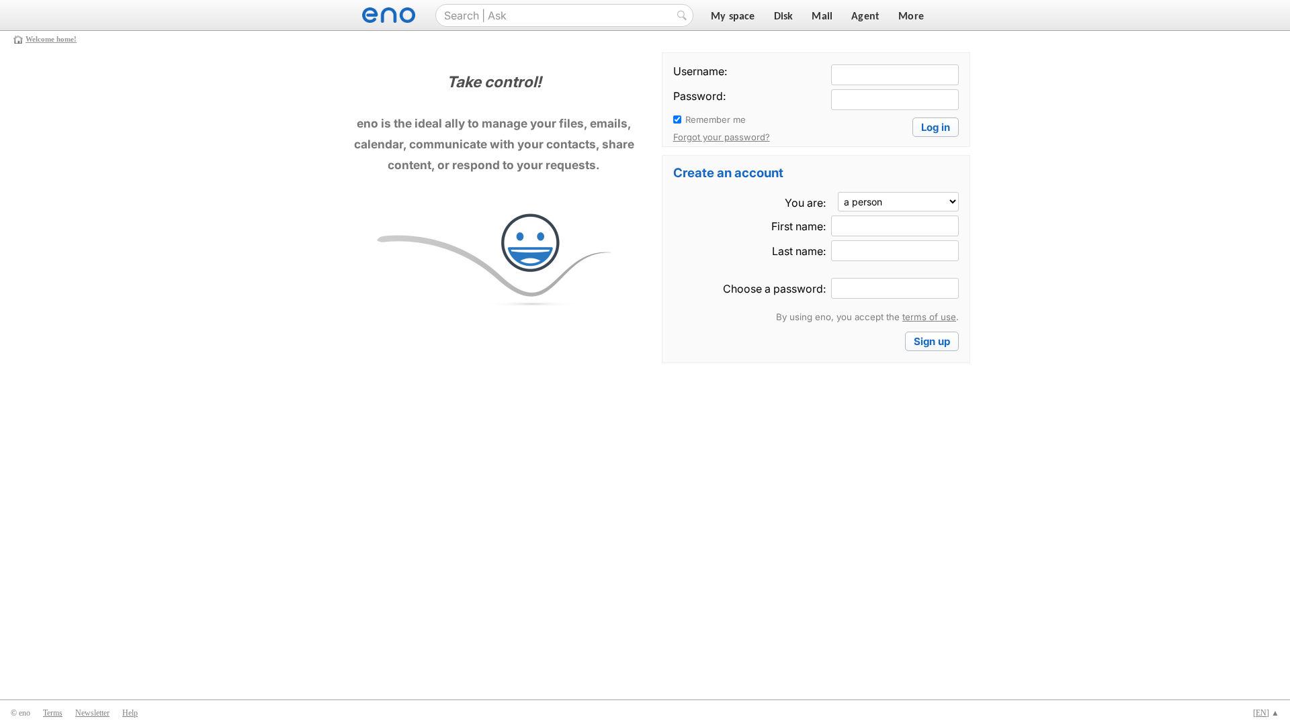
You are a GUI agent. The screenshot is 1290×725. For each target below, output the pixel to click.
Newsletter (92, 713)
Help (130, 713)
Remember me (715, 119)
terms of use (929, 316)
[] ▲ (1266, 713)
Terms (52, 713)
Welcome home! (51, 39)
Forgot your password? (721, 137)
